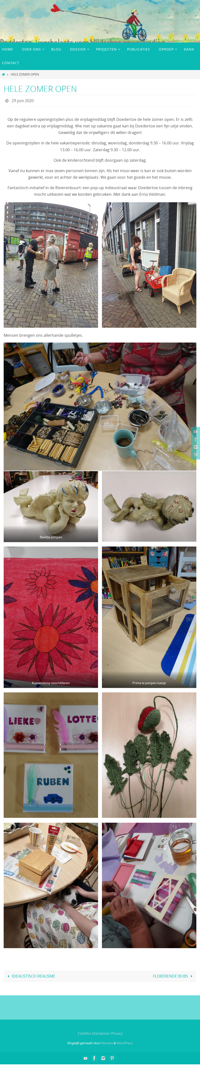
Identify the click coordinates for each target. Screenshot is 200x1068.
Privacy (116, 1032)
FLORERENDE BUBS (171, 974)
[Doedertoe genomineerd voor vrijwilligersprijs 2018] (195, 447)
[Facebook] (195, 439)
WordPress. (124, 1041)
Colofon (84, 1032)
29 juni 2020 (23, 100)
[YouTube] (195, 431)
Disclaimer (101, 1032)
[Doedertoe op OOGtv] (195, 454)
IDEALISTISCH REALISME (33, 974)
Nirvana (107, 1041)
